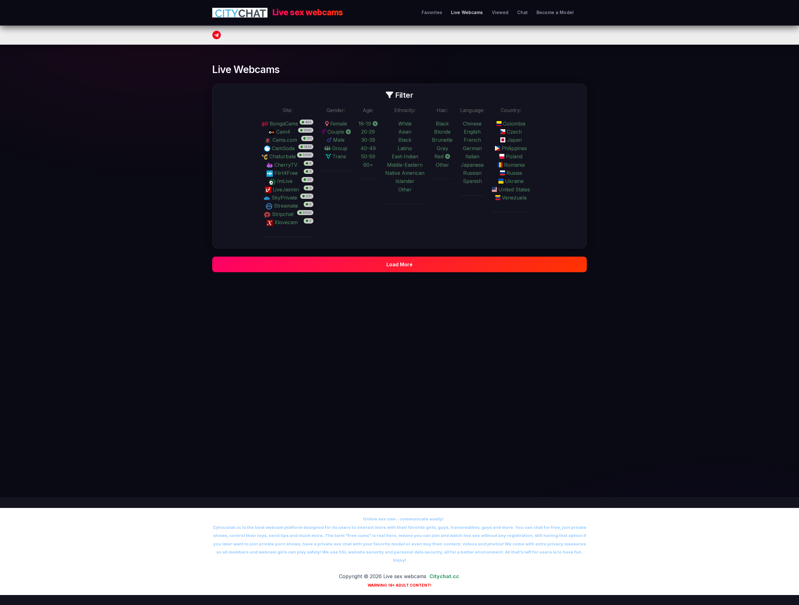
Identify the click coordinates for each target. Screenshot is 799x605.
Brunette (442, 140)
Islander (404, 181)
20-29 (368, 132)
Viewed (500, 12)
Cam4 (282, 132)
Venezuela (513, 197)
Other (405, 189)
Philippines (513, 148)
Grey (442, 148)
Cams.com (284, 140)
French (472, 140)
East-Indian (405, 156)
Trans (338, 156)
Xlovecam (285, 222)
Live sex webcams (307, 12)
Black (404, 140)
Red (439, 156)
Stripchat (281, 214)
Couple (336, 132)
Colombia (513, 124)
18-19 (365, 124)
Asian (404, 132)
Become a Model (555, 12)
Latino (405, 148)
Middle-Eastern (405, 165)
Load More (399, 264)
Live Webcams (467, 12)
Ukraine (513, 181)
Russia (513, 173)
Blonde (442, 132)
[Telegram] (216, 35)
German (472, 148)
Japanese (472, 165)
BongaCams (283, 124)
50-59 (368, 156)
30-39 (368, 140)
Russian (472, 173)
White (405, 124)
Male (338, 140)
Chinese (472, 124)
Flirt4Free (285, 173)
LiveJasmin (285, 189)
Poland (513, 156)
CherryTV (285, 165)
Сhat (522, 12)
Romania (513, 165)
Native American (404, 173)
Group (339, 148)
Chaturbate (282, 156)
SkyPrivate (283, 197)
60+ (368, 165)
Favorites (432, 12)
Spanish (472, 181)
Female (338, 124)
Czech (513, 132)
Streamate (285, 206)
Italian (472, 156)
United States (513, 189)
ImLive (284, 181)
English (472, 132)
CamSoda (282, 148)
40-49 (368, 148)
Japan (513, 140)
